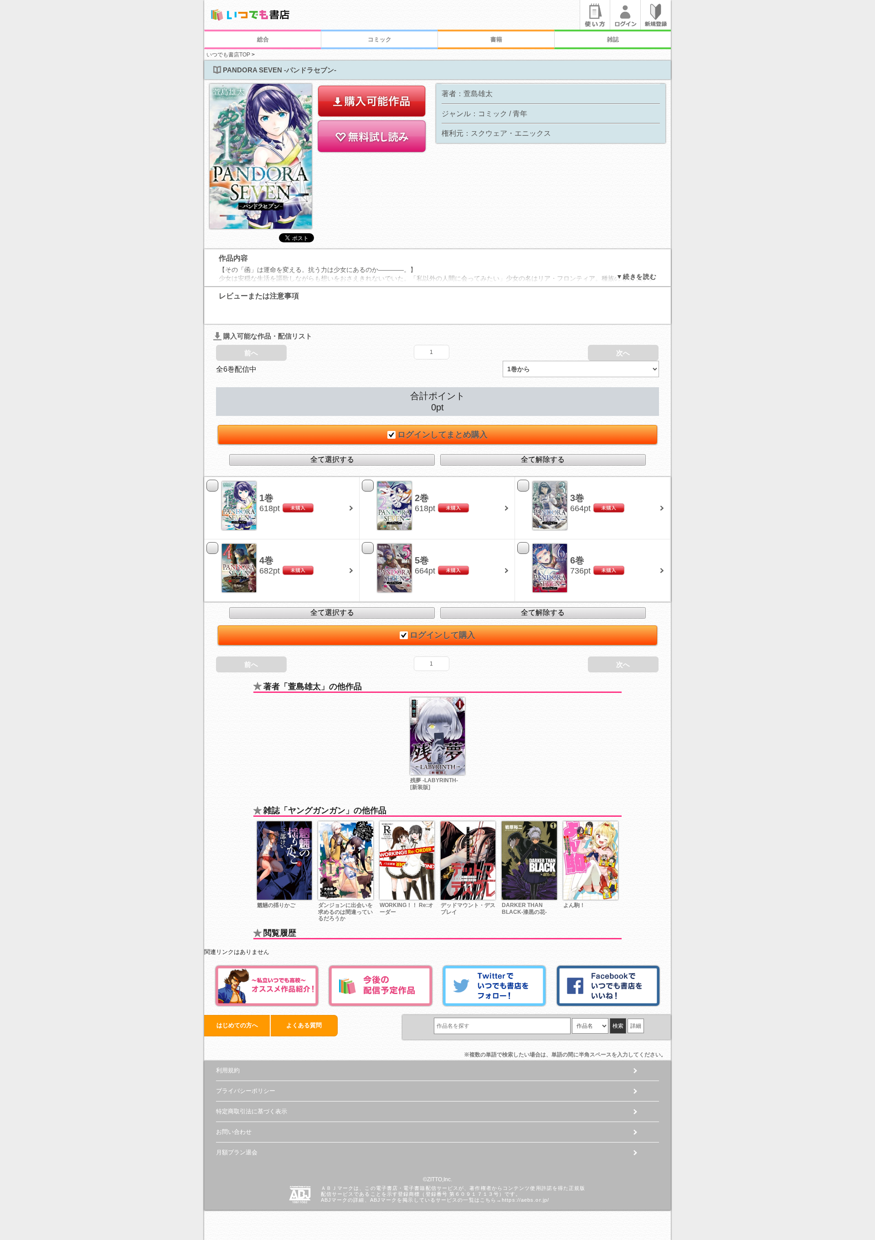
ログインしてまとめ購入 (442, 434)
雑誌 (613, 39)
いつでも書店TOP (228, 54)
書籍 (496, 39)
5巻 (422, 560)
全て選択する (332, 459)
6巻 (577, 560)
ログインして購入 (442, 635)
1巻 (266, 498)
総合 (263, 39)
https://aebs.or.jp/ (525, 1200)
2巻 (422, 498)
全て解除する (543, 459)
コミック (379, 39)
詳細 (635, 1026)
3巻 (577, 498)
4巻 (266, 560)
